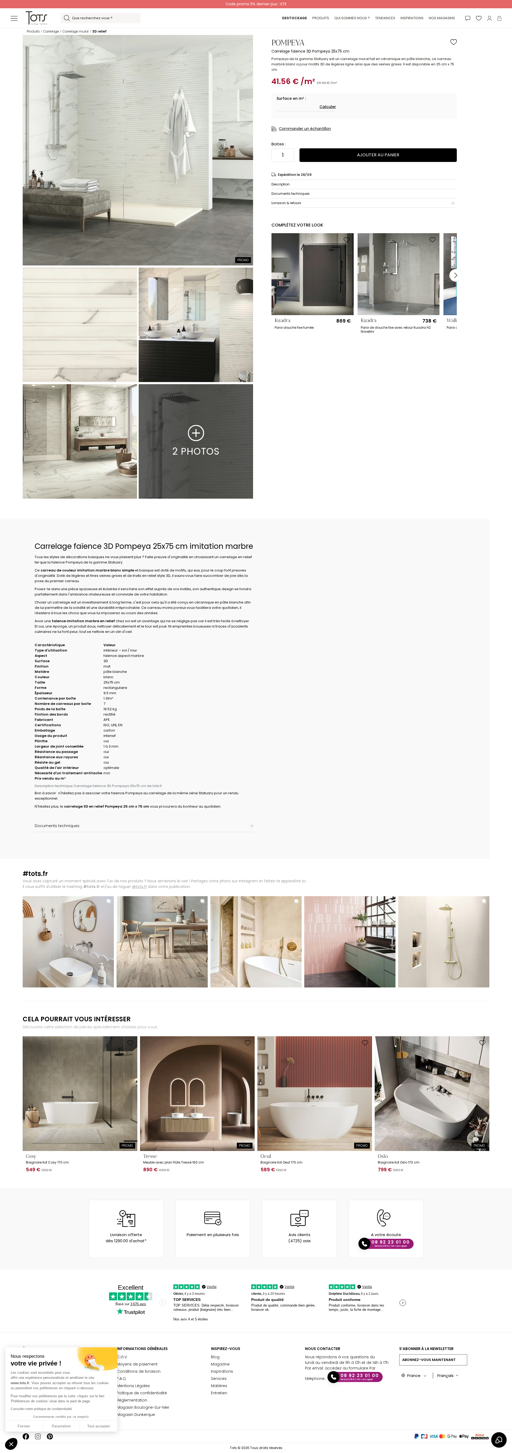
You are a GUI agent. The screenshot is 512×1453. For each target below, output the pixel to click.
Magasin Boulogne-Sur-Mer (143, 1407)
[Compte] (489, 18)
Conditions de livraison (139, 1371)
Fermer (24, 1426)
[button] (11, 1444)
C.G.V (122, 1357)
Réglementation (132, 1400)
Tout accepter (98, 1426)
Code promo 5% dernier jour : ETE (256, 4)
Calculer (327, 106)
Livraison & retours (286, 203)
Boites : (278, 144)
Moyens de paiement (137, 1364)
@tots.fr (139, 886)
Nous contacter (322, 1348)
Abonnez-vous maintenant (429, 1359)
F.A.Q (121, 1378)
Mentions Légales (133, 1385)
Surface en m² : (291, 98)
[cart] (499, 18)
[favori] (479, 18)
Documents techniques (290, 193)
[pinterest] (50, 1436)
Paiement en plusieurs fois (213, 1234)
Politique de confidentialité (142, 1393)
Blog (215, 1357)
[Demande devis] (467, 18)
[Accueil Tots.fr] (36, 18)
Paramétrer (61, 1426)
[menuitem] (294, 18)
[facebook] (26, 1436)
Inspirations (222, 1371)
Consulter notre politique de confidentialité (41, 1409)
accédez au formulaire (346, 1368)
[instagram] (38, 1436)
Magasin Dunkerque (136, 1414)
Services (219, 1378)
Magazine (220, 1364)
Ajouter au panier (378, 155)
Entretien (219, 1393)
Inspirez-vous (225, 1348)
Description (280, 184)
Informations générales (142, 1348)
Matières (219, 1385)
